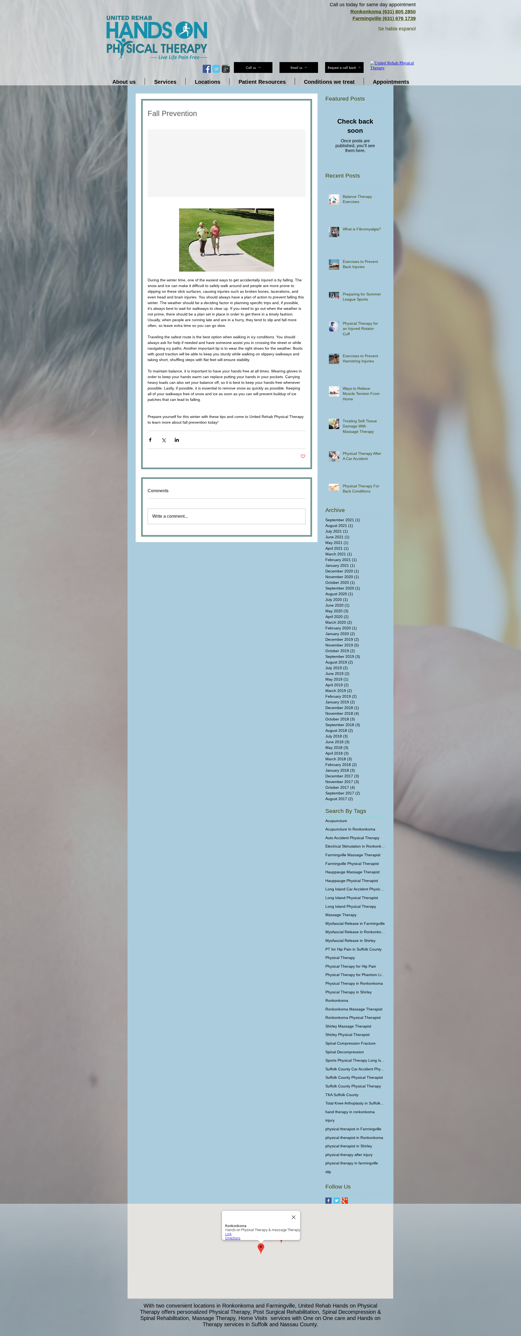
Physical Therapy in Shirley (348, 992)
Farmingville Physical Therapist (352, 863)
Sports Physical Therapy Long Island (355, 1060)
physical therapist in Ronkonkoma (354, 1137)
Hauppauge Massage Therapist (352, 872)
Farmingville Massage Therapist (352, 855)
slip (328, 1172)
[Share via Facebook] (150, 439)
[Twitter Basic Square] (336, 1200)
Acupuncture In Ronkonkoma (350, 829)
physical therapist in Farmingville (353, 1129)
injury (330, 1120)
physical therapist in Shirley (348, 1146)
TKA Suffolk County (341, 1095)
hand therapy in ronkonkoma (350, 1112)
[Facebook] (207, 69)
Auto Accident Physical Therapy (352, 838)
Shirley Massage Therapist (348, 1026)
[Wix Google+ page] (226, 69)
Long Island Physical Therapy (350, 906)
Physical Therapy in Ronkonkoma (354, 983)
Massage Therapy (341, 915)
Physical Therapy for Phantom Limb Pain (355, 975)
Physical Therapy (340, 957)
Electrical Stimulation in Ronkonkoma (355, 846)
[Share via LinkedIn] (176, 439)
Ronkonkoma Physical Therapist (353, 1017)
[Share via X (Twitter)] (163, 439)
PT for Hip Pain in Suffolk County (353, 949)
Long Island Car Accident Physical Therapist (355, 889)
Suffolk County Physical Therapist (354, 1077)
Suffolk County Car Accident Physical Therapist (355, 1069)
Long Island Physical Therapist (351, 898)
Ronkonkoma (336, 1000)
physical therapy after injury (349, 1154)
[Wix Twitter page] (216, 69)
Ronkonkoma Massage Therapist (353, 1009)
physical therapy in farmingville (351, 1163)
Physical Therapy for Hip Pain (350, 966)
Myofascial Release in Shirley (350, 940)
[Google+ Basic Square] (345, 1200)
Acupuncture (336, 821)
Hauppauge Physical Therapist (351, 880)
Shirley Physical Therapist (347, 1034)
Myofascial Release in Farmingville (355, 923)
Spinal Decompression (344, 1052)
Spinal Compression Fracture (350, 1043)
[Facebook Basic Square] (328, 1200)
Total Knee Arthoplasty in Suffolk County (355, 1103)
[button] (344, 67)
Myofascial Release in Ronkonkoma (355, 932)
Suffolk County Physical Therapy (353, 1086)
